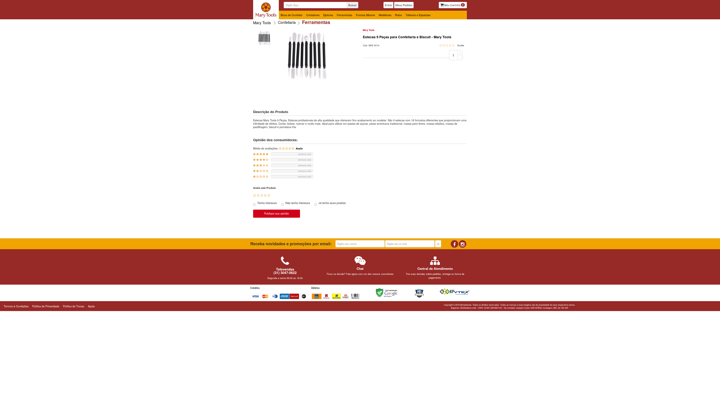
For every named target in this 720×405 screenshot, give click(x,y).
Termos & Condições (16, 306)
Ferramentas (344, 15)
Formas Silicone (365, 15)
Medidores (385, 15)
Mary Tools (368, 30)
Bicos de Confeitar (291, 15)
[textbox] (320, 5)
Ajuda (91, 306)
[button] (405, 292)
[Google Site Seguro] (387, 292)
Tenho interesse (267, 203)
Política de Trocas (73, 306)
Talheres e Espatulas (418, 15)
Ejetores (328, 15)
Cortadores (313, 15)
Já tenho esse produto (332, 203)
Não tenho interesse (297, 203)
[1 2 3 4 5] (261, 195)
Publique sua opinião (276, 213)
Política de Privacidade (45, 306)
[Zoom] (264, 38)
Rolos (398, 15)
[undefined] (306, 55)
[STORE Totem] (266, 9)
